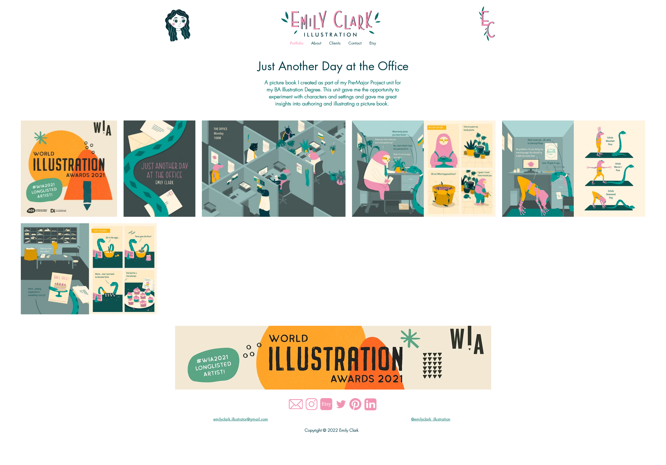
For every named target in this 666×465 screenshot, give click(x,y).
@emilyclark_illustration (430, 419)
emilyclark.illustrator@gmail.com (240, 419)
